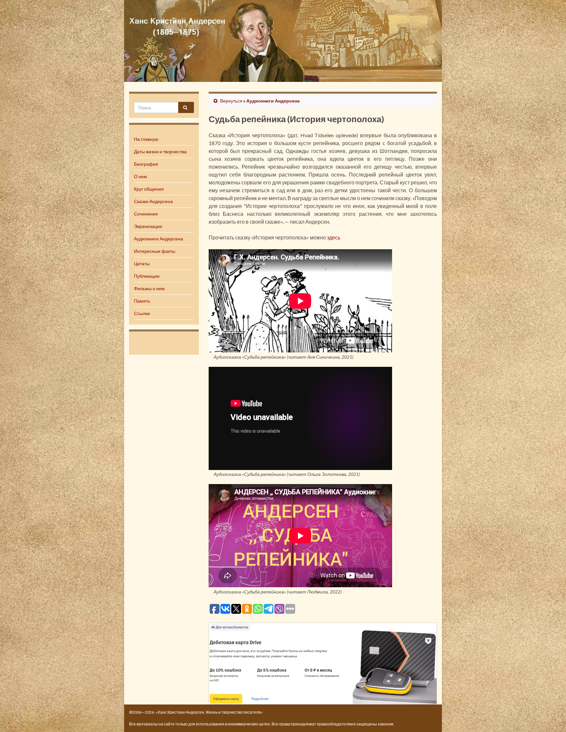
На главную (146, 139)
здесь (333, 237)
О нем (140, 176)
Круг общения (149, 189)
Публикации (147, 276)
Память (142, 301)
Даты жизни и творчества (160, 151)
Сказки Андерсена (153, 201)
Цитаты (142, 263)
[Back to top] (551, 717)
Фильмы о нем (149, 288)
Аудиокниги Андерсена (158, 238)
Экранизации (148, 226)
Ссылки (142, 313)
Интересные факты (154, 251)
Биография (146, 164)
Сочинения (146, 213)
